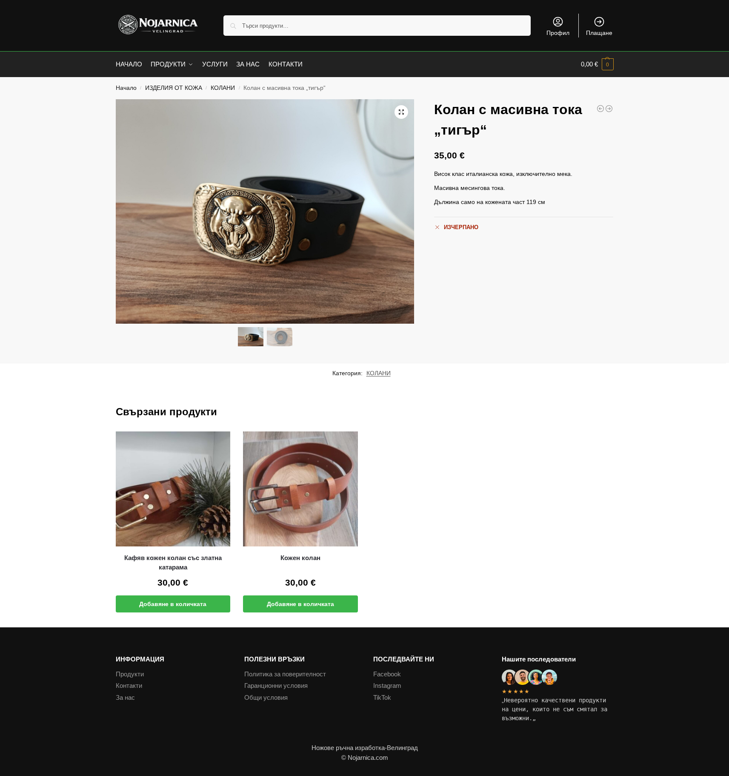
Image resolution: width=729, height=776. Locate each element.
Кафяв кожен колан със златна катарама (173, 562)
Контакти (129, 685)
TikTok (382, 697)
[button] (597, 64)
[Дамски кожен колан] (600, 108)
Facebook (387, 674)
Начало (126, 88)
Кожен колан (300, 557)
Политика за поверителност (285, 674)
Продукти (130, 674)
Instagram (387, 685)
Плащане (599, 32)
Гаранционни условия (276, 685)
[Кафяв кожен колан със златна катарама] (173, 488)
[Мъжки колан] (609, 108)
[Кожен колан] (300, 488)
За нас (125, 697)
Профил (557, 32)
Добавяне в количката (172, 604)
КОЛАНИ (223, 88)
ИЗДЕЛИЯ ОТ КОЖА (173, 88)
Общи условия (266, 697)
